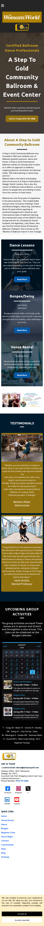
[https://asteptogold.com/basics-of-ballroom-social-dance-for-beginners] (22, 400)
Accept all (22, 914)
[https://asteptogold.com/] (22, 27)
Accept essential (22, 920)
